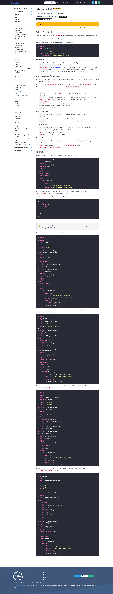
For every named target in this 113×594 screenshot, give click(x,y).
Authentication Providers (21, 147)
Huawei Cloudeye (19, 79)
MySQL (17, 103)
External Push (18, 66)
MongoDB (17, 99)
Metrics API (18, 91)
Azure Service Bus (19, 49)
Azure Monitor (18, 45)
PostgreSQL (18, 114)
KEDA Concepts (18, 11)
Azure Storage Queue (20, 51)
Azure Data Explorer (20, 38)
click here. (92, 27)
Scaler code (63, 16)
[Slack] (99, 2)
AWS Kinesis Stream (20, 30)
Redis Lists (18, 123)
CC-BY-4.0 (43, 582)
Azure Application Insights (21, 34)
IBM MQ (17, 81)
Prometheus (18, 118)
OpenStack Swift (19, 112)
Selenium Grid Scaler (20, 142)
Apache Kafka (18, 24)
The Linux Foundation (21, 585)
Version (39, 19)
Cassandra (17, 53)
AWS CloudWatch (19, 26)
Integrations (17, 150)
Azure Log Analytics (20, 43)
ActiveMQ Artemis (19, 21)
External (17, 64)
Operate (16, 14)
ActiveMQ (17, 19)
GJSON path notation (56, 67)
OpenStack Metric (19, 110)
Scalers (16, 17)
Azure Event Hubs (19, 41)
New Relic (17, 108)
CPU (16, 56)
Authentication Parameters (22, 95)
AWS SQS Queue (19, 32)
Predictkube (18, 116)
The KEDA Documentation (21, 8)
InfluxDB (17, 83)
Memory (17, 89)
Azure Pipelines (19, 47)
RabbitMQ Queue (19, 120)
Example (18, 97)
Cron (16, 58)
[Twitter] (93, 2)
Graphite (17, 77)
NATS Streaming (19, 105)
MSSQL (17, 101)
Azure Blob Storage (20, 36)
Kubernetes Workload (20, 85)
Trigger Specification (20, 93)
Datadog (17, 60)
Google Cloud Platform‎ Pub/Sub (23, 68)
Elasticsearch (18, 62)
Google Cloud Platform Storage (23, 74)
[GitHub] (96, 2)
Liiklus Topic (18, 87)
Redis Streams (18, 132)
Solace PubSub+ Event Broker (22, 144)
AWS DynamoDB (19, 28)
